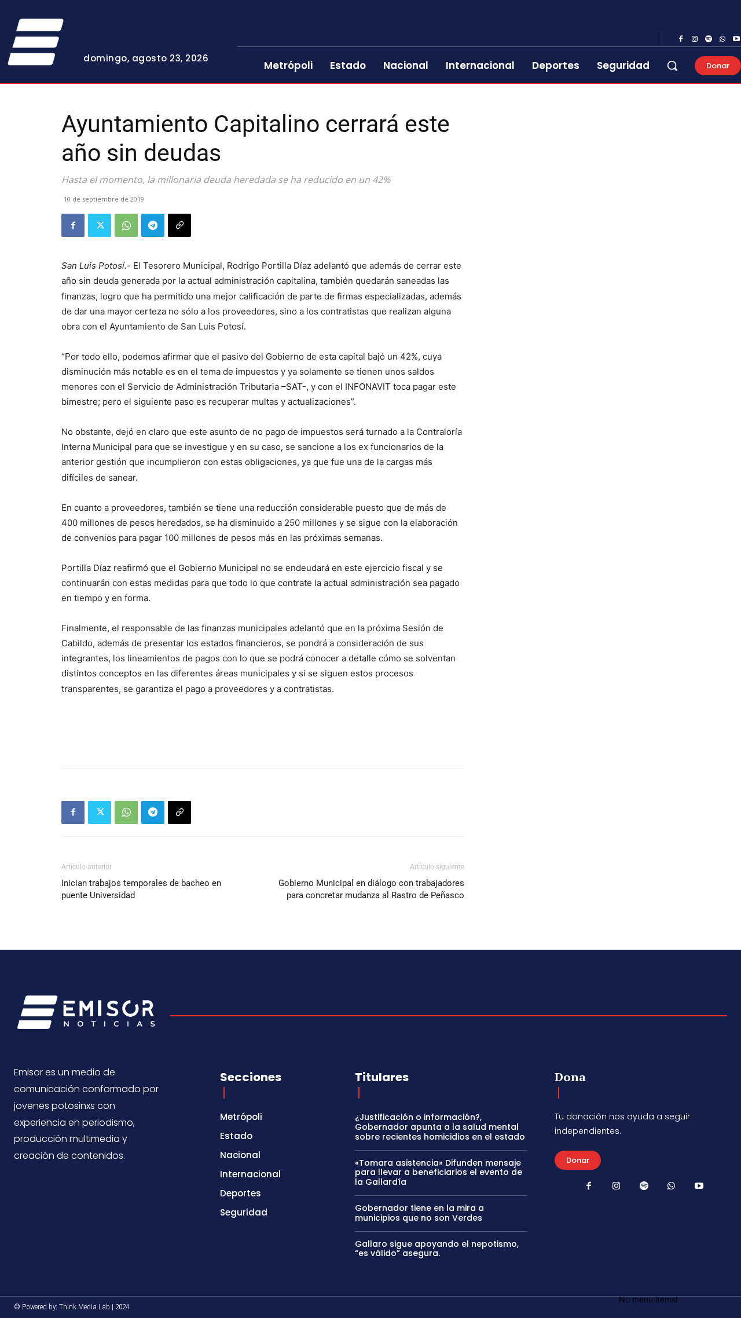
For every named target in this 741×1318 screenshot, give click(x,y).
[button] (672, 65)
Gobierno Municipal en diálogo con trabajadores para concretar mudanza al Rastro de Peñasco (371, 889)
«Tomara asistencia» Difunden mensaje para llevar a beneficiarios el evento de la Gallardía (438, 1172)
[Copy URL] (179, 225)
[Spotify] (709, 39)
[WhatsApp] (722, 39)
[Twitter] (99, 225)
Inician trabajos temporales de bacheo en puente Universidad (141, 889)
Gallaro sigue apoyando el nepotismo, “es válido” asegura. (437, 1249)
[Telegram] (152, 225)
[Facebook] (681, 39)
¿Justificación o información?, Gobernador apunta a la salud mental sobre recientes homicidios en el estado (440, 1127)
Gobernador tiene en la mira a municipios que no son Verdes (419, 1213)
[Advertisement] (262, 729)
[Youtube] (699, 1187)
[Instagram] (695, 39)
